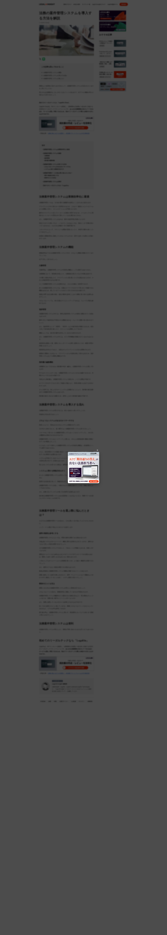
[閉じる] (97, 450)
